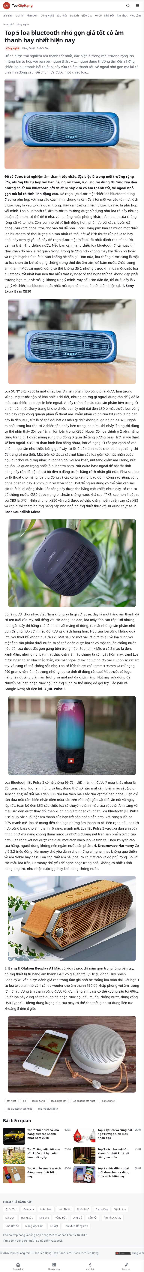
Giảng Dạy (102, 1209)
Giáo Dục (86, 15)
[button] (128, 5)
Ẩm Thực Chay (112, 1217)
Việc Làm (135, 15)
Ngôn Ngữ (83, 1209)
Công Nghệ (47, 15)
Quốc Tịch (11, 1209)
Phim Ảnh (32, 15)
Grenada (28, 1209)
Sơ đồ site (42, 1240)
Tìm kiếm (8, 1240)
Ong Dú (77, 1217)
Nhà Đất (109, 15)
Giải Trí (20, 15)
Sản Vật (92, 1217)
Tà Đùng (44, 1217)
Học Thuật (64, 1209)
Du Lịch (74, 15)
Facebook (56, 1240)
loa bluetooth (58, 1100)
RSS (31, 1240)
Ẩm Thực (122, 15)
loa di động (38, 1100)
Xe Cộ (98, 15)
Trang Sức (27, 1217)
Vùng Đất (60, 1217)
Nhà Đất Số (12, 1226)
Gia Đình (8, 15)
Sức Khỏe (62, 15)
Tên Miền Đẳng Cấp (76, 1226)
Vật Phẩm (120, 1209)
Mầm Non (46, 1209)
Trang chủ (8, 24)
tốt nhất (11, 1100)
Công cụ (22, 1240)
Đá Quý (9, 1217)
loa (24, 1100)
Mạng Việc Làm (34, 1226)
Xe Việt (54, 1226)
